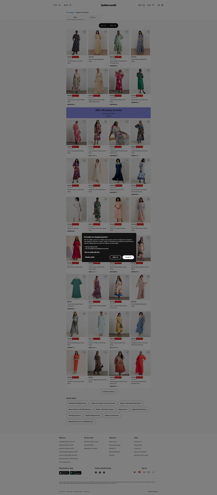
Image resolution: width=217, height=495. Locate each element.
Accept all (128, 257)
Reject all (115, 257)
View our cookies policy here (92, 252)
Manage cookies (90, 257)
